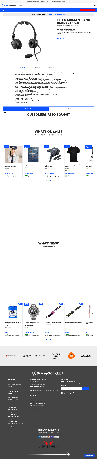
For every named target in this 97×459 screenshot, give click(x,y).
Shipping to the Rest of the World (16, 426)
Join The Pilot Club (35, 381)
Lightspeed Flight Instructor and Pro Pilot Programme (44, 390)
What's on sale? (87, 10)
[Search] (84, 5)
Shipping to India (12, 407)
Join (86, 388)
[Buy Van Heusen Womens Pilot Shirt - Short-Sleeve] (13, 154)
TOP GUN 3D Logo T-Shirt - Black (73, 165)
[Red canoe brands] (10, 356)
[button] (88, 5)
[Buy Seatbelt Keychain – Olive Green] (73, 311)
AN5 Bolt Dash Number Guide (37, 408)
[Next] (50, 181)
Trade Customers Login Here (37, 384)
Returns (10, 389)
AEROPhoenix (48, 324)
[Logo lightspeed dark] (41, 356)
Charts (31, 10)
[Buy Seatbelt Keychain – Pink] (53, 311)
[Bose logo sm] (86, 356)
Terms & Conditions (13, 399)
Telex (68, 25)
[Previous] (46, 181)
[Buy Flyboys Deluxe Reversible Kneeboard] (53, 154)
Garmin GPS (16, 10)
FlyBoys (47, 168)
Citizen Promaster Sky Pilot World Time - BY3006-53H (32, 324)
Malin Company (8, 327)
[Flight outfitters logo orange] (71, 356)
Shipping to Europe (12, 421)
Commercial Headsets (41, 14)
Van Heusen (7, 168)
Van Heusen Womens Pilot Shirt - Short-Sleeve (13, 165)
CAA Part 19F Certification (14, 384)
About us (10, 393)
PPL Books (35, 10)
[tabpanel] (48, 86)
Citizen (26, 327)
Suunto (87, 168)
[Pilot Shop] (9, 5)
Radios (26, 10)
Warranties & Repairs (13, 391)
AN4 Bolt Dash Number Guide (37, 405)
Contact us (10, 381)
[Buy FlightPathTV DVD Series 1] (33, 154)
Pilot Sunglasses (49, 10)
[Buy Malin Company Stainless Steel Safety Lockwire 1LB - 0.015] (13, 311)
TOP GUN (67, 168)
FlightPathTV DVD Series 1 (33, 165)
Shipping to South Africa (14, 419)
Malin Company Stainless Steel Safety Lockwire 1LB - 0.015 (13, 324)
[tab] (22, 67)
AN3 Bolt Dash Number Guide (37, 403)
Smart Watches (58, 10)
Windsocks (41, 10)
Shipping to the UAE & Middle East (16, 423)
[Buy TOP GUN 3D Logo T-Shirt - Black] (73, 154)
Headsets (22, 10)
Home (33, 14)
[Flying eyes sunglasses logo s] (26, 356)
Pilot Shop (27, 167)
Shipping (10, 386)
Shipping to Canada (13, 414)
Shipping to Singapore (13, 416)
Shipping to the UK (12, 412)
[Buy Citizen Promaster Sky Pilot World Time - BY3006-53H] (33, 311)
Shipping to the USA (13, 409)
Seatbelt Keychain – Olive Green (73, 323)
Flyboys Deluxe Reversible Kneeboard (53, 165)
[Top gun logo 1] (56, 355)
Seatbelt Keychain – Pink (53, 322)
